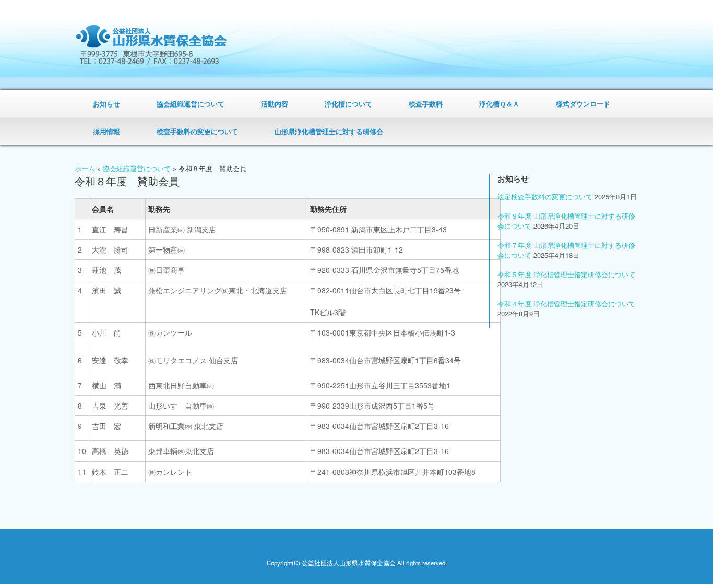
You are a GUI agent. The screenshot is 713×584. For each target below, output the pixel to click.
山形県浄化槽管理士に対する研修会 (329, 131)
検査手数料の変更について (197, 131)
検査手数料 (426, 104)
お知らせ (106, 104)
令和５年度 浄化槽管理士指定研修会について (566, 274)
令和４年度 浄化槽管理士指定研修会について (566, 303)
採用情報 (106, 131)
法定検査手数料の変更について (544, 196)
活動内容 (274, 104)
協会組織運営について (190, 104)
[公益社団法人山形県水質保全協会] (151, 44)
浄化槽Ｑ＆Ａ (499, 104)
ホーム (85, 168)
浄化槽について (348, 104)
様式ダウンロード (583, 104)
